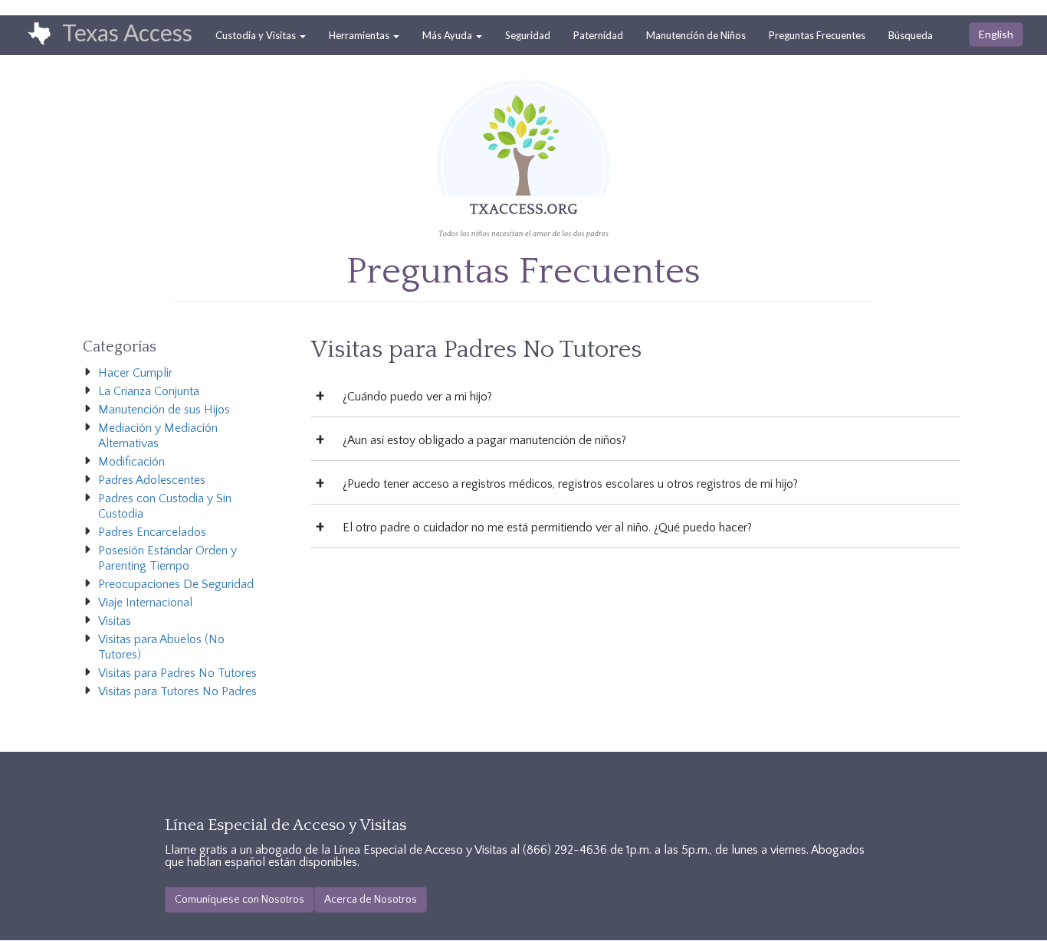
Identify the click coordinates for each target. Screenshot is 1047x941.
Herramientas (360, 35)
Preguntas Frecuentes (817, 35)
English (996, 34)
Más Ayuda (448, 35)
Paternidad (598, 35)
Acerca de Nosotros (370, 900)
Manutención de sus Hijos (164, 410)
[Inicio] (31, 34)
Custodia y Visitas (256, 35)
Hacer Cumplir (135, 373)
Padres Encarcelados (152, 532)
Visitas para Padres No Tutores (177, 673)
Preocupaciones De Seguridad (176, 584)
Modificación (131, 462)
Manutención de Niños (696, 35)
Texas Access (127, 32)
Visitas (114, 621)
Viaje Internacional (145, 602)
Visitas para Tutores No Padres (177, 691)
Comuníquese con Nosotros (239, 900)
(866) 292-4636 (565, 850)
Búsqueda (910, 35)
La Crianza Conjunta (148, 391)
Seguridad (527, 35)
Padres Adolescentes (151, 480)
